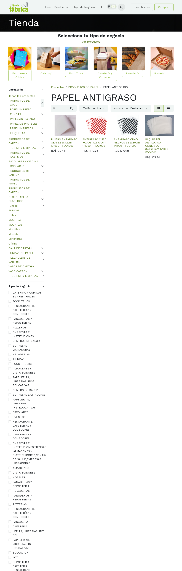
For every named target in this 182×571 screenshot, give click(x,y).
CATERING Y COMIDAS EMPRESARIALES (27, 294)
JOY (15, 557)
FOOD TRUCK (21, 301)
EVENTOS (19, 417)
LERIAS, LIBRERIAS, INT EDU (28, 533)
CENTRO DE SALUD (25, 390)
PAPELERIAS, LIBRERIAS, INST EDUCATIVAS (23, 381)
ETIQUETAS (17, 133)
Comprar (164, 7)
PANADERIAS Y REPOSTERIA (22, 484)
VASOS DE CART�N (21, 266)
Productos (57, 87)
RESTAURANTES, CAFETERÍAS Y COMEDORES (24, 513)
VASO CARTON (18, 271)
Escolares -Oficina (19, 75)
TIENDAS (19, 359)
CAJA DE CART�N (21, 248)
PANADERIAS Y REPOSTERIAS (22, 321)
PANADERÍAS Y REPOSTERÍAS (22, 497)
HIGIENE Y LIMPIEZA (22, 148)
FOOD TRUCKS (22, 364)
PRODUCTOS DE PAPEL (19, 102)
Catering (46, 73)
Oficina (13, 243)
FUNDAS (15, 114)
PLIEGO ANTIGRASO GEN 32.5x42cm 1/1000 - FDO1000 (64, 142)
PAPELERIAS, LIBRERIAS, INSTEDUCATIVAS (24, 403)
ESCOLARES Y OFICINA (23, 161)
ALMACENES (21, 468)
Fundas (13, 205)
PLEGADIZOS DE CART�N (19, 259)
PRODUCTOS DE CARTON (19, 141)
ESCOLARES (16, 166)
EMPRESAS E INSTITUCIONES (23, 334)
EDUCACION (21, 552)
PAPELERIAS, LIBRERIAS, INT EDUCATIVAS (23, 544)
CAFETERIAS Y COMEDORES (22, 436)
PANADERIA (20, 521)
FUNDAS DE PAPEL (21, 253)
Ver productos (91, 41)
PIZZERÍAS (20, 504)
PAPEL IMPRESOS (21, 128)
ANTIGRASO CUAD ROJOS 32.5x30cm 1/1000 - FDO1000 (94, 142)
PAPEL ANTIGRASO (22, 118)
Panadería (132, 73)
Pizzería (159, 73)
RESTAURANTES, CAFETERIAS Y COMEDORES (24, 310)
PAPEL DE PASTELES (24, 123)
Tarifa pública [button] (92, 108)
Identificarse (142, 7)
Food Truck (76, 73)
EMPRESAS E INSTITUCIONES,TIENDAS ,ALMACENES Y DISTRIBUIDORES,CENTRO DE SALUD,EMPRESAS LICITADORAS (30, 453)
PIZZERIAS (20, 327)
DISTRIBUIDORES (24, 472)
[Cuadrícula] (159, 108)
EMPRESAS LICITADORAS (21, 347)
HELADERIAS (21, 354)
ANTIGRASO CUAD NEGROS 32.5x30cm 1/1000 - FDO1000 (127, 142)
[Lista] (169, 108)
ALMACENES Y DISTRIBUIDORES (24, 370)
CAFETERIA (20, 526)
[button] (121, 7)
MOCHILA (15, 220)
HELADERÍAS (21, 490)
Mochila (13, 234)
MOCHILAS (16, 224)
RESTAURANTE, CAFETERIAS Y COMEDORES (23, 425)
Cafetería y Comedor (105, 75)
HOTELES (19, 477)
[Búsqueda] (71, 108)
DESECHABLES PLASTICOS (18, 199)
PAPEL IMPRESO (20, 109)
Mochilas (14, 229)
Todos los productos (22, 96)
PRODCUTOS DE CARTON (19, 190)
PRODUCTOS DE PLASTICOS (19, 154)
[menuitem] (48, 7)
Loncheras (15, 238)
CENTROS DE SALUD (26, 341)
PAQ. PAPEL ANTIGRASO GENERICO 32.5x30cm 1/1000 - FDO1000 (157, 146)
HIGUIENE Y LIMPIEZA (23, 275)
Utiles (12, 215)
